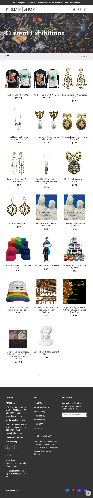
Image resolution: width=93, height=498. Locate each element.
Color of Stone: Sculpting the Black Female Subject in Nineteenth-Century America (18, 355)
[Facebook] (7, 447)
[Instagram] (14, 447)
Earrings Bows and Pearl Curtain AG (18, 180)
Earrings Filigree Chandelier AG (74, 96)
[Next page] (53, 375)
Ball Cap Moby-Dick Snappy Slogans (18, 266)
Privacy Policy (39, 419)
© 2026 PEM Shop (12, 491)
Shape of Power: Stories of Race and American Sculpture (46, 309)
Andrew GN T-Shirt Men (18, 95)
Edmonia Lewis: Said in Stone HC (46, 224)
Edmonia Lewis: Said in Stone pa (74, 224)
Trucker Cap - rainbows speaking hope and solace (18, 308)
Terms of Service (40, 416)
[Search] (79, 9)
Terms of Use (39, 424)
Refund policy (39, 411)
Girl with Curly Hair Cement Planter (46, 352)
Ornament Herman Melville (46, 265)
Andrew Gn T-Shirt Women (46, 95)
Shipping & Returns (41, 407)
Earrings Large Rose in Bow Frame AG (74, 138)
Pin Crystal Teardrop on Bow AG (74, 180)
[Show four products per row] (8, 56)
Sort (83, 56)
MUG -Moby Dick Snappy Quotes (74, 266)
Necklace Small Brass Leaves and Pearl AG (18, 138)
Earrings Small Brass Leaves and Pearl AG (46, 138)
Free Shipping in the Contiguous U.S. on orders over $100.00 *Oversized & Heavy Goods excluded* (46, 3)
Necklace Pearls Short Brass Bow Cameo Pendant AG (46, 181)
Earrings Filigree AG (18, 223)
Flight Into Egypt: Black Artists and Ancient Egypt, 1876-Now (74, 309)
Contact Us (38, 428)
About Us (38, 403)
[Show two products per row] (5, 56)
